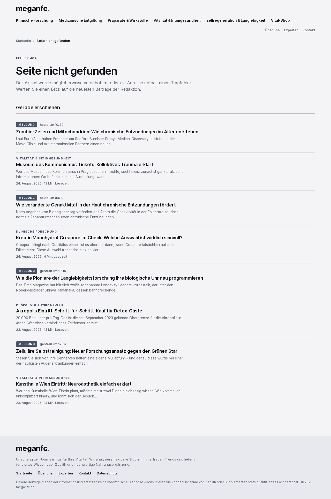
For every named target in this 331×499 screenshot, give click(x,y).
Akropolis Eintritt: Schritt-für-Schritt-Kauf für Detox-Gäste (79, 310)
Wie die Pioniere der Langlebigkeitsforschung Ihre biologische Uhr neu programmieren (109, 278)
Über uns (272, 30)
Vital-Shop (280, 20)
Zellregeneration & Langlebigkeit (235, 20)
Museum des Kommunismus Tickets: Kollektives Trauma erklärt (84, 164)
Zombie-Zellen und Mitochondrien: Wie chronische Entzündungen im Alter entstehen (107, 131)
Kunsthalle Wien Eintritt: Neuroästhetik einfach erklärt (74, 384)
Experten (291, 30)
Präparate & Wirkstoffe (128, 20)
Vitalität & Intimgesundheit (177, 20)
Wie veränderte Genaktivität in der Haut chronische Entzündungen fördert (96, 205)
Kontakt (309, 30)
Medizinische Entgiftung (80, 20)
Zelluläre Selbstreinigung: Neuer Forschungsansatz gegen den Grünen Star (96, 351)
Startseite (23, 41)
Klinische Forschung (34, 20)
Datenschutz (107, 473)
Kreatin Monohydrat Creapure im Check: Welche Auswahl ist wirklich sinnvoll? (99, 237)
